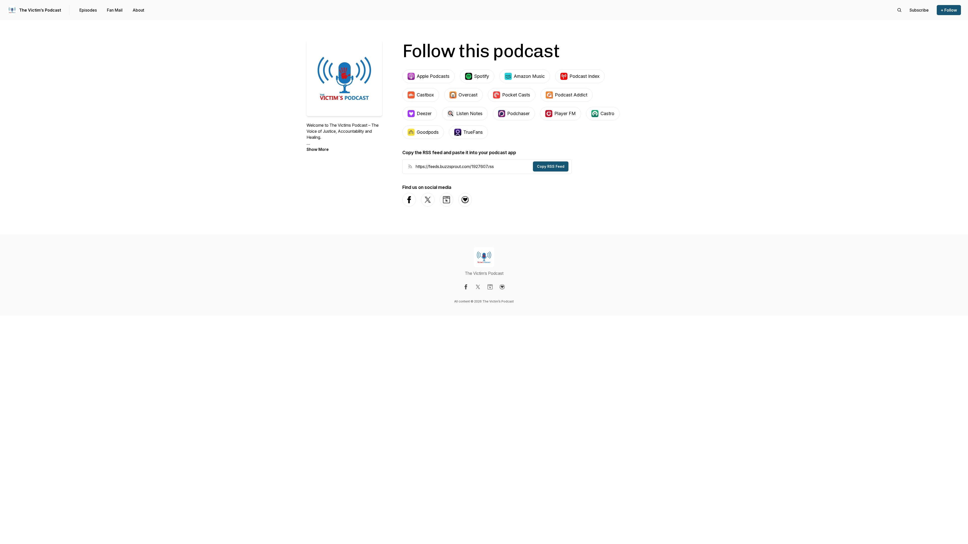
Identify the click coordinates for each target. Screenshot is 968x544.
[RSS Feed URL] (410, 166)
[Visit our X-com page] (477, 286)
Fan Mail (115, 10)
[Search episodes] (899, 10)
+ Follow (949, 10)
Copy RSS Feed (550, 166)
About (138, 10)
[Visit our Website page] (490, 286)
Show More (318, 149)
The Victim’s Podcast (40, 10)
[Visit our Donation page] (502, 286)
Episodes (88, 10)
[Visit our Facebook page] (465, 286)
